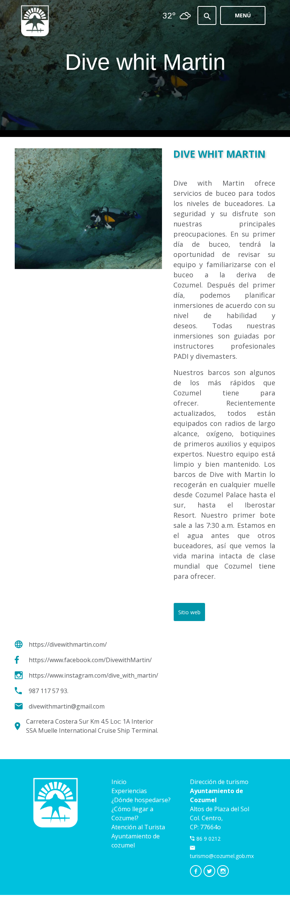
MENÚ (243, 15)
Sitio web (189, 612)
